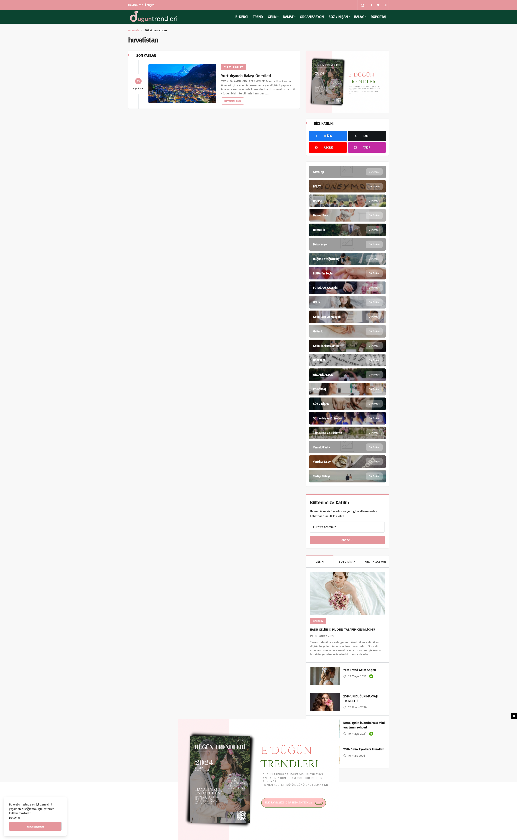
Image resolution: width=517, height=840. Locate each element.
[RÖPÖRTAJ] (347, 389)
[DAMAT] (347, 201)
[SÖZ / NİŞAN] (347, 404)
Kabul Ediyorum (35, 826)
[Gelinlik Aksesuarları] (347, 346)
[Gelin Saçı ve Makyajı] (347, 317)
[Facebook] (371, 5)
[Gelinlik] (347, 331)
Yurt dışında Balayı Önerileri (246, 75)
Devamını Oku (232, 101)
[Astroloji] (347, 172)
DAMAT (288, 16)
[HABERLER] (347, 360)
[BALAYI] (347, 186)
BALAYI (359, 16)
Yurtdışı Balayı (233, 67)
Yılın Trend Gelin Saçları (359, 670)
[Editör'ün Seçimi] (347, 273)
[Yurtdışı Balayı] (347, 461)
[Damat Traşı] (347, 215)
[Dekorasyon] (347, 244)
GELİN (272, 16)
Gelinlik (318, 621)
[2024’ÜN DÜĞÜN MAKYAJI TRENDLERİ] (325, 702)
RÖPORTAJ (378, 16)
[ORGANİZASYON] (347, 374)
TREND (258, 16)
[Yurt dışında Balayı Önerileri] (182, 83)
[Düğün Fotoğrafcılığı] (347, 259)
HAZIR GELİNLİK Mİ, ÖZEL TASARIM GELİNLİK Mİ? (342, 629)
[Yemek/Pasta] (347, 447)
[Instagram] (385, 5)
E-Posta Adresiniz (324, 527)
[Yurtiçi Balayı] (347, 476)
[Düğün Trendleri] (153, 16)
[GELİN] (347, 302)
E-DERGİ (241, 16)
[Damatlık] (347, 230)
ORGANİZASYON (312, 16)
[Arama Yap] (363, 5)
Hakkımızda (135, 5)
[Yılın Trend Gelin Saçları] (325, 676)
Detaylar (14, 817)
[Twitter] (378, 5)
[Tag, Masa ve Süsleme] (347, 433)
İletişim (150, 5)
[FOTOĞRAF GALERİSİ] (347, 287)
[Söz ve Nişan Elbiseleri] (347, 418)
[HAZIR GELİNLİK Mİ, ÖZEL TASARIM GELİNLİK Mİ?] (347, 593)
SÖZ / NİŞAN (338, 16)
